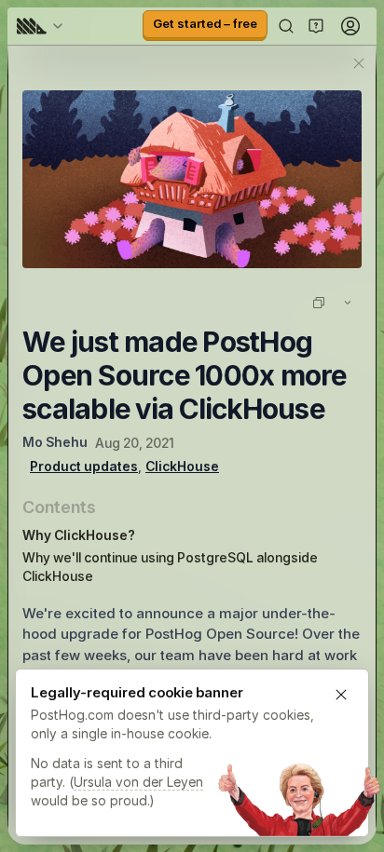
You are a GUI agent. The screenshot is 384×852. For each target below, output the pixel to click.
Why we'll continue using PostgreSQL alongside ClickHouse (170, 566)
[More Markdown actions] (348, 303)
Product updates (84, 466)
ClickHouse (182, 466)
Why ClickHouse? (78, 535)
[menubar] (42, 26)
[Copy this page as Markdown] (319, 303)
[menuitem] (42, 26)
